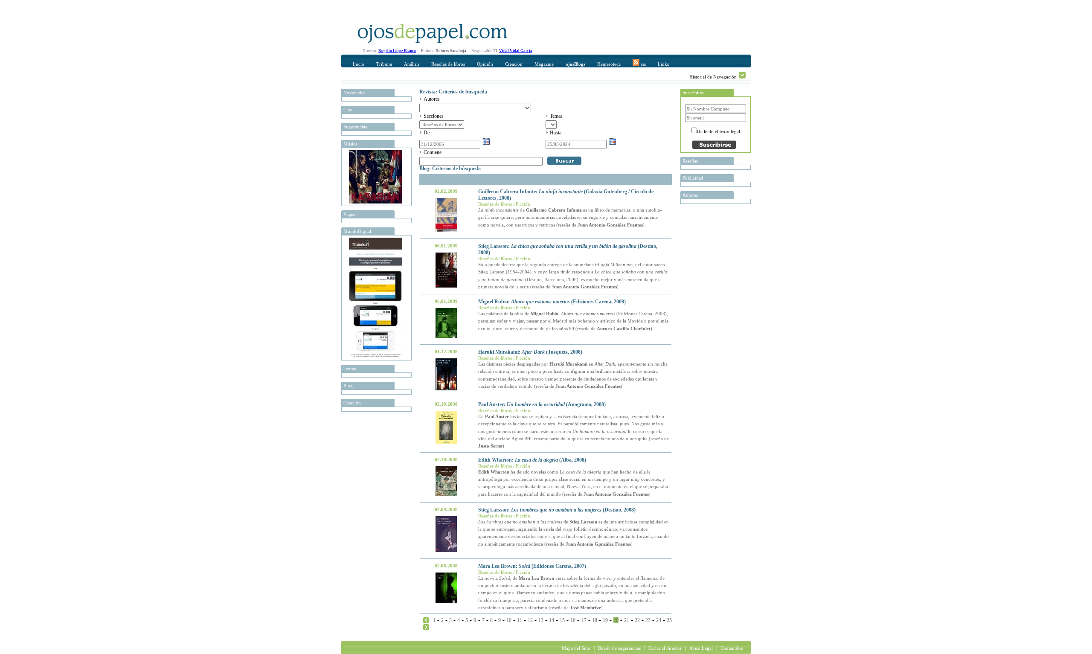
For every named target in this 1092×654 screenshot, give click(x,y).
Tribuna (384, 64)
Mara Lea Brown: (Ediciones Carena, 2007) (532, 566)
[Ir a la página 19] (426, 619)
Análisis (411, 64)
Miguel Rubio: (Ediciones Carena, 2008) (552, 302)
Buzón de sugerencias (619, 648)
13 (540, 620)
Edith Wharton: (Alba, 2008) (532, 460)
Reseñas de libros (448, 64)
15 (562, 620)
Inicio (358, 64)
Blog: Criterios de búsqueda (450, 168)
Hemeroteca (609, 64)
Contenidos (731, 648)
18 (594, 620)
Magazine (544, 64)
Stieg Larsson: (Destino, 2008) (557, 510)
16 (572, 620)
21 (626, 620)
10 (508, 620)
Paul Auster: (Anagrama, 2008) (542, 404)
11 (519, 620)
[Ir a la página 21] (426, 626)
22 (637, 620)
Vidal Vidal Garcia (515, 51)
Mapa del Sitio (576, 648)
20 (616, 620)
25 (669, 620)
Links (663, 64)
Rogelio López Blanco (397, 51)
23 (648, 620)
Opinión (485, 64)
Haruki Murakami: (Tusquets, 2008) (530, 352)
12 (530, 620)
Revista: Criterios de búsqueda (453, 92)
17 (584, 620)
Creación (514, 64)
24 (658, 620)
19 (605, 620)
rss (642, 64)
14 (551, 620)
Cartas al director (665, 648)
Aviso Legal (701, 648)
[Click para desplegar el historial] (742, 75)
